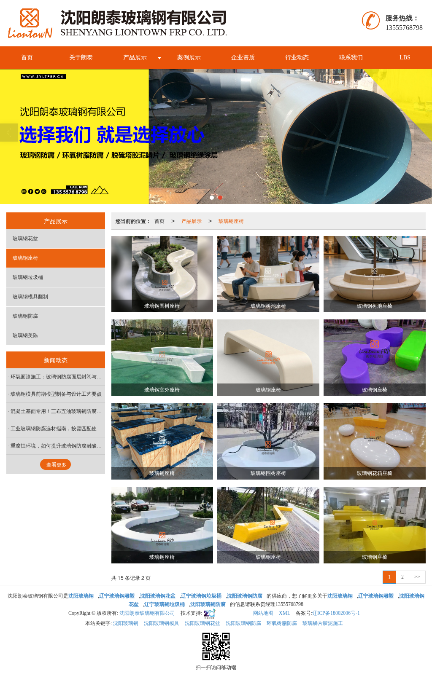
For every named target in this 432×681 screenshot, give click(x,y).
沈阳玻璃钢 (125, 623)
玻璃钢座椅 (231, 220)
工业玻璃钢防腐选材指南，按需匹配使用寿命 (58, 429)
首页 (27, 57)
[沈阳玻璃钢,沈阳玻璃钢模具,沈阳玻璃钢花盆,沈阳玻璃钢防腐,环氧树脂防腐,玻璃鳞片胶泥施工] (216, 136)
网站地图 (263, 613)
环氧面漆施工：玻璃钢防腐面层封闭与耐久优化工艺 (58, 377)
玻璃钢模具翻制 (30, 297)
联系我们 (351, 57)
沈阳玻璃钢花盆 (202, 623)
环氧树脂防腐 (282, 623)
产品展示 (135, 57)
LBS (405, 57)
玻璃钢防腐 (25, 316)
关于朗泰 (81, 57)
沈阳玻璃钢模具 (161, 623)
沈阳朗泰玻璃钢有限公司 (147, 613)
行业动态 (297, 57)
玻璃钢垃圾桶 (28, 277)
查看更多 (56, 465)
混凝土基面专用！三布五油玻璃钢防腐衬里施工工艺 (58, 411)
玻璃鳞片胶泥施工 (322, 623)
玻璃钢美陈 (25, 335)
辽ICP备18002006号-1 (336, 613)
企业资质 (243, 57)
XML (284, 613)
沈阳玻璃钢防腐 (243, 623)
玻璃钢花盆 (25, 238)
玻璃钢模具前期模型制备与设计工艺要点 (56, 394)
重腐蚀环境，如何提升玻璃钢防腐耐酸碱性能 (58, 446)
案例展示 (189, 57)
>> (417, 577)
